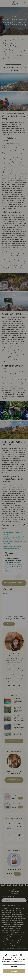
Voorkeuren (14, 966)
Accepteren (14, 971)
